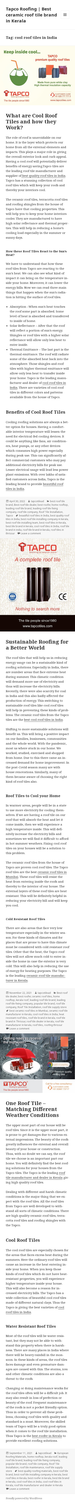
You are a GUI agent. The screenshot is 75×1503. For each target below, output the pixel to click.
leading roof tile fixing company (42, 1460)
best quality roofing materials (35, 1471)
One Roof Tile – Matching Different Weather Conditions (32, 1109)
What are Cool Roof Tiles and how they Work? (31, 121)
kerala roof (22, 1000)
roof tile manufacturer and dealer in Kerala (38, 1485)
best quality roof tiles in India (43, 176)
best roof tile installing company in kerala (44, 519)
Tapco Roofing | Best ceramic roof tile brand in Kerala (31, 15)
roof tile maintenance (32, 1467)
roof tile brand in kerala (36, 529)
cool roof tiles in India (46, 526)
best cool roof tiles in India (43, 720)
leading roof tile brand (19, 508)
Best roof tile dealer (25, 504)
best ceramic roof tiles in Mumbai (28, 1010)
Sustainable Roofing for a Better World (37, 644)
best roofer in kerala (39, 1478)
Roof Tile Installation (51, 512)
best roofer (44, 504)
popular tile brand (44, 1003)
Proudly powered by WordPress (24, 1498)
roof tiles (38, 1025)
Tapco (9, 515)
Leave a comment (31, 533)
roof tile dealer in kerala (40, 1021)
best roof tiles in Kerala (52, 522)
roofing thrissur (53, 1025)
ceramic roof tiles (42, 996)
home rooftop (60, 504)
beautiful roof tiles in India (34, 515)
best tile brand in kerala (19, 526)
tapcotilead (37, 501)
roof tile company (28, 512)
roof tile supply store (54, 1007)
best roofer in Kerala (47, 1436)
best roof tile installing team (22, 522)
